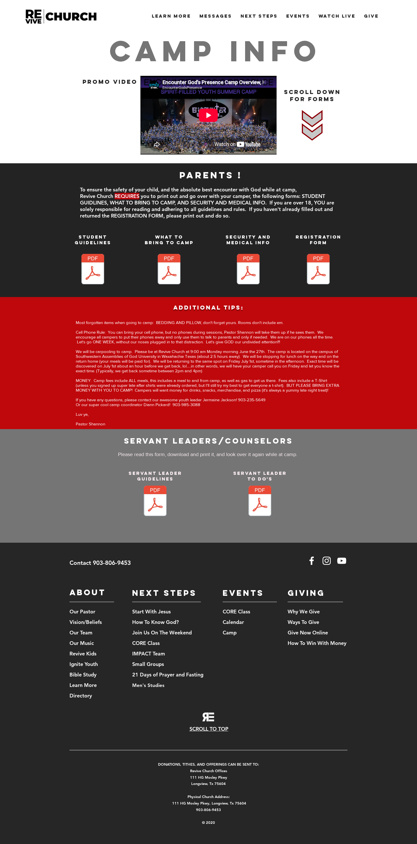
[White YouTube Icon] (341, 560)
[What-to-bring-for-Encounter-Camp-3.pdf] (169, 270)
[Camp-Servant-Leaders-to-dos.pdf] (260, 501)
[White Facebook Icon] (311, 560)
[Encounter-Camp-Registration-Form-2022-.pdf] (318, 270)
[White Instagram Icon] (326, 560)
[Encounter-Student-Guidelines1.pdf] (93, 270)
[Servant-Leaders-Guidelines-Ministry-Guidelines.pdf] (155, 501)
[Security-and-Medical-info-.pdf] (248, 270)
